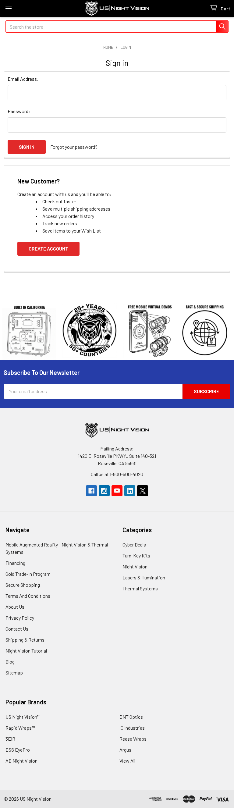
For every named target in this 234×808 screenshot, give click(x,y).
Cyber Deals (134, 544)
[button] (117, 330)
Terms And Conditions (27, 596)
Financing (15, 563)
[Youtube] (117, 490)
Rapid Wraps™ (20, 728)
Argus (125, 750)
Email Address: (23, 79)
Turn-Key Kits (136, 555)
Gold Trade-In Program (28, 574)
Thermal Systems (140, 588)
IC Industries (132, 728)
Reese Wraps (133, 739)
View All (127, 761)
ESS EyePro (17, 750)
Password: (19, 111)
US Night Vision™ (23, 717)
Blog (10, 661)
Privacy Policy (19, 618)
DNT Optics (131, 717)
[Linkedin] (129, 490)
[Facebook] (91, 490)
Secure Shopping (22, 585)
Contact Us (16, 629)
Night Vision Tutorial (26, 650)
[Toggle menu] (8, 8)
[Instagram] (104, 490)
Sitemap (14, 672)
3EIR (10, 739)
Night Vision (134, 566)
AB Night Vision (21, 761)
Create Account (48, 248)
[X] (142, 490)
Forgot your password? (74, 147)
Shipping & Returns (24, 639)
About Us (14, 607)
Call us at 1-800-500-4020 (117, 474)
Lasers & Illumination (143, 577)
